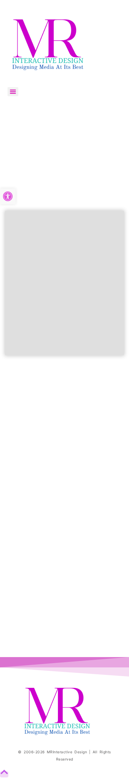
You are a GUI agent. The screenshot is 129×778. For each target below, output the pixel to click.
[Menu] (13, 91)
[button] (8, 196)
